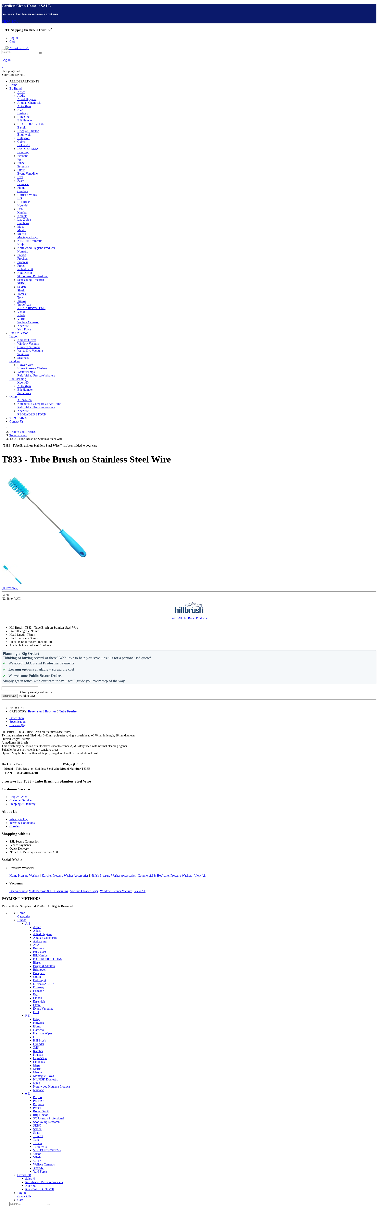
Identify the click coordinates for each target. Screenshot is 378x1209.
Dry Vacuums (18, 891)
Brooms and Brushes (22, 431)
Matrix (21, 230)
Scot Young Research (30, 279)
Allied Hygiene (26, 99)
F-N (27, 1015)
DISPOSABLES (28, 148)
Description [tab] (16, 718)
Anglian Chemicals (29, 102)
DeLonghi (23, 145)
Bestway (22, 113)
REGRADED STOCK (31, 414)
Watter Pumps (26, 372)
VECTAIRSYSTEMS (31, 308)
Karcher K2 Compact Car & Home (39, 403)
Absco (21, 92)
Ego (19, 159)
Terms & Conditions (22, 822)
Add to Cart (9, 695)
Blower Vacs (25, 364)
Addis (21, 95)
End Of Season (18, 333)
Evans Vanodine (27, 173)
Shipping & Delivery (22, 804)
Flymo (21, 187)
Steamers (23, 357)
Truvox (21, 301)
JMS (20, 209)
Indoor (13, 336)
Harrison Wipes (27, 194)
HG (19, 198)
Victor (21, 311)
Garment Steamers (28, 347)
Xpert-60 (23, 325)
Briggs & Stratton (28, 131)
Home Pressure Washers (32, 368)
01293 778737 (18, 418)
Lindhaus (23, 223)
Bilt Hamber (25, 120)
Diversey (23, 152)
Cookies (14, 826)
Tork (20, 297)
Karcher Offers (26, 340)
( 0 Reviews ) (10, 588)
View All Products (189, 618)
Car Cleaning (17, 379)
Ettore (21, 170)
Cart (12, 41)
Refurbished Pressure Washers (36, 375)
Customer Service (20, 800)
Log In (13, 38)
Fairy (20, 180)
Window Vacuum (28, 343)
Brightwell (24, 134)
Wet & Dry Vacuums (30, 350)
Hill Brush (23, 202)
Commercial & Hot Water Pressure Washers (165, 875)
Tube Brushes (18, 435)
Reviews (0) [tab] (17, 725)
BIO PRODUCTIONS (31, 124)
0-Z (27, 1093)
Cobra (21, 141)
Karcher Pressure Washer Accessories (65, 875)
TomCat (22, 294)
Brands (21, 920)
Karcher (22, 212)
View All (200, 875)
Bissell (21, 127)
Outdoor (14, 361)
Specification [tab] (17, 721)
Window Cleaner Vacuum (116, 891)
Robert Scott (25, 269)
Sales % (30, 1178)
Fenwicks (23, 184)
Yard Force (24, 329)
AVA (20, 109)
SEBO (21, 283)
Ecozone (22, 155)
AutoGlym (24, 106)
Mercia (21, 233)
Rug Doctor (24, 272)
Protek (21, 265)
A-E (28, 923)
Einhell (21, 163)
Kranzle (22, 216)
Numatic (22, 251)
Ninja (20, 244)
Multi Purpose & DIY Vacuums (48, 891)
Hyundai (22, 205)
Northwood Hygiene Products (36, 248)
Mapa (20, 226)
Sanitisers (23, 354)
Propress (22, 262)
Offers (13, 396)
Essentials (23, 166)
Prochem (22, 258)
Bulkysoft (23, 138)
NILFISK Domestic (29, 240)
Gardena (22, 191)
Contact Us (16, 421)
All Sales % (24, 400)
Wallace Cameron (28, 322)
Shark (21, 290)
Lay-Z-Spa (24, 219)
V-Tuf (21, 318)
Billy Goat (23, 116)
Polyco (21, 255)
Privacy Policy (18, 819)
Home (13, 85)
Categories (24, 916)
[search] (40, 53)
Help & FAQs (18, 796)
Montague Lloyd (27, 237)
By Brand (15, 88)
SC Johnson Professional (32, 276)
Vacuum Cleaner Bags (84, 891)
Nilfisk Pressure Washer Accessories (113, 875)
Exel (20, 177)
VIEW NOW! (10, 21)
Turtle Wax (24, 304)
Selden (21, 287)
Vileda (21, 315)
